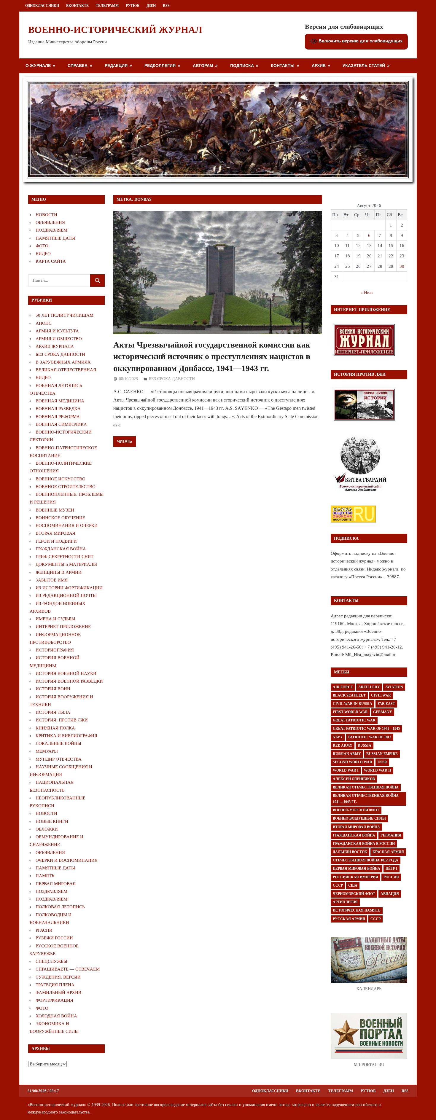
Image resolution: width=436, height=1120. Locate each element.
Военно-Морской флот (356, 810)
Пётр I (391, 868)
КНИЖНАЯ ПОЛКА (55, 728)
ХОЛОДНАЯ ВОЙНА (56, 1016)
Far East (386, 704)
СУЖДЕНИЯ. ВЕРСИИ (58, 977)
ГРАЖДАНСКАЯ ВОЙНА (61, 549)
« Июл (366, 292)
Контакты (283, 65)
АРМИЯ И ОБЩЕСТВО (59, 338)
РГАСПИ (44, 930)
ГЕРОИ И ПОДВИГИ (56, 541)
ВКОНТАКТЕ (77, 6)
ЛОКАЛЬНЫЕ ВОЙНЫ (58, 743)
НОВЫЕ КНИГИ (52, 821)
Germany (382, 712)
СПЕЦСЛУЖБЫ (51, 961)
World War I (346, 770)
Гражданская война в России (364, 844)
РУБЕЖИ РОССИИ (54, 938)
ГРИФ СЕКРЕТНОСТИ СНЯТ (64, 556)
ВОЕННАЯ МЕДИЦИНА (60, 401)
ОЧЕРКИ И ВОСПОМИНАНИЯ (67, 860)
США (352, 885)
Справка (77, 65)
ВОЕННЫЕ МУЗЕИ (55, 510)
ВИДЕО (43, 253)
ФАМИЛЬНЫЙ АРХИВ (58, 992)
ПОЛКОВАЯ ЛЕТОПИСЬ (60, 906)
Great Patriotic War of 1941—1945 (366, 729)
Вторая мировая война (356, 827)
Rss (166, 6)
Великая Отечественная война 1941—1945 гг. (366, 799)
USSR (382, 762)
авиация (390, 894)
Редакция (116, 65)
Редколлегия (160, 65)
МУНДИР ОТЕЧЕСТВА (59, 759)
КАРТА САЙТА (51, 261)
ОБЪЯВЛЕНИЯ (50, 222)
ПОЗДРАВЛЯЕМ (51, 230)
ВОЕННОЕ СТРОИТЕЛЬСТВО (66, 486)
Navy (338, 737)
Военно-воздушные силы (359, 818)
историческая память (357, 910)
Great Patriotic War (354, 720)
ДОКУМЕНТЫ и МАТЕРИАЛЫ (66, 564)
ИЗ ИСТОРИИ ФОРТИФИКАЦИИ (69, 587)
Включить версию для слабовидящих (359, 40)
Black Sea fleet (349, 695)
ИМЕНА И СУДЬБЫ (55, 618)
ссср (375, 919)
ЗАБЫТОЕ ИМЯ (52, 580)
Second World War (352, 762)
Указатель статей (364, 65)
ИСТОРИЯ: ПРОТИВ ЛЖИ (62, 720)
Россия (391, 877)
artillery (369, 687)
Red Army (342, 745)
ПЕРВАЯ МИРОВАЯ (56, 883)
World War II (377, 770)
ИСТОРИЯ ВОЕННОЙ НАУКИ (66, 673)
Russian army (347, 754)
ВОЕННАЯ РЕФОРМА (58, 416)
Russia (364, 745)
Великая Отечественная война (366, 787)
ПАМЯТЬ (45, 875)
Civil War (381, 695)
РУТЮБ (132, 6)
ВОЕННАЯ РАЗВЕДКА (58, 408)
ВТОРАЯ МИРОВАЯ (55, 533)
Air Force (343, 687)
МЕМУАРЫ (47, 751)
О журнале (38, 65)
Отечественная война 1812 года (365, 860)
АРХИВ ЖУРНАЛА (55, 346)
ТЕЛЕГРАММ (107, 6)
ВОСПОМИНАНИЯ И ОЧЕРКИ (67, 525)
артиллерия (345, 902)
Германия (391, 835)
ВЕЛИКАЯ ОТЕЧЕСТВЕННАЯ (66, 369)
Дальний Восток (350, 852)
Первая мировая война (356, 868)
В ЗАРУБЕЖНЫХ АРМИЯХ (63, 362)
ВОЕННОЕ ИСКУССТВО (60, 479)
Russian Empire (382, 754)
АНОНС (44, 323)
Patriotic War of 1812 (369, 737)
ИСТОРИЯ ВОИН (53, 688)
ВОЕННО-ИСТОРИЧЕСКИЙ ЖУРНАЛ (115, 29)
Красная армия (388, 852)
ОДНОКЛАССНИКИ (42, 6)
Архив (319, 65)
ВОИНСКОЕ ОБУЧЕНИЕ (60, 517)
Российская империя (355, 877)
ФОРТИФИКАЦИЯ (54, 1000)
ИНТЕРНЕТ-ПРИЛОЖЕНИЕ (63, 626)
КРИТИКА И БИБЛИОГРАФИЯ (66, 735)
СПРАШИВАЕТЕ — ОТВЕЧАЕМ (68, 969)
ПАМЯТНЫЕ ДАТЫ (55, 238)
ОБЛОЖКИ (47, 829)
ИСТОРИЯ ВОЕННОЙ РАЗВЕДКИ (69, 681)
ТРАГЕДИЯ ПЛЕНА (55, 984)
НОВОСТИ (46, 214)
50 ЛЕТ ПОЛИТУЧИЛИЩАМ (64, 315)
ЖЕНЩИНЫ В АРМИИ (59, 572)
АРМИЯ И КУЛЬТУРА (57, 331)
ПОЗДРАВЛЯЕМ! (52, 899)
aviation (394, 687)
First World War (350, 712)
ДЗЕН (151, 6)
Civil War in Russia (352, 704)
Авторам (203, 65)
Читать (124, 441)
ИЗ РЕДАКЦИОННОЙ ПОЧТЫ (66, 595)
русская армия (349, 919)
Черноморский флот (354, 894)
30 (402, 266)
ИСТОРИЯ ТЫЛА (53, 712)
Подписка (242, 65)
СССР (338, 885)
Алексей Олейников (354, 779)
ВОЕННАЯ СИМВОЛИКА (61, 424)
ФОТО (42, 245)
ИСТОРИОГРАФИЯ (55, 650)
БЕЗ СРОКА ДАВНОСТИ (172, 379)
